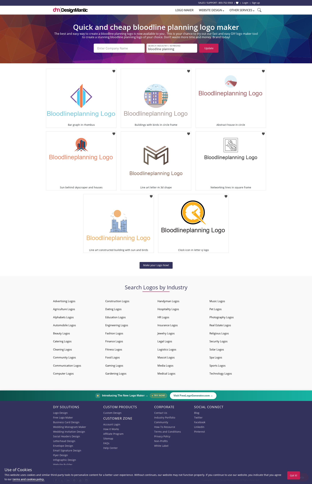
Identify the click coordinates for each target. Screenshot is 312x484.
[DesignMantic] (70, 10)
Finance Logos (114, 341)
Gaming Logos (114, 365)
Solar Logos (216, 349)
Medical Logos (166, 373)
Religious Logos (219, 333)
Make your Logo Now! (156, 265)
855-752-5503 (226, 2)
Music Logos (217, 301)
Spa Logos (215, 357)
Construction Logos (117, 301)
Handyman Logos (168, 301)
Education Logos (115, 317)
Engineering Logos (116, 325)
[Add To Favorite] (114, 70)
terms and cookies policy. (28, 479)
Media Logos (165, 365)
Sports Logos (217, 365)
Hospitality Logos (168, 309)
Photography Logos (221, 317)
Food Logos (112, 357)
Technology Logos (220, 373)
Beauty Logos (61, 333)
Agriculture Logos (64, 309)
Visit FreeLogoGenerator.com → (193, 395)
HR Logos (163, 317)
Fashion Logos (114, 333)
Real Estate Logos (220, 325)
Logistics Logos (166, 349)
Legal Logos (164, 341)
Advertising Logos (64, 301)
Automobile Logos (64, 325)
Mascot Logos (166, 357)
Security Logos (218, 341)
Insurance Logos (167, 325)
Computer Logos (63, 373)
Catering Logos (62, 341)
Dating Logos (113, 309)
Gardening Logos (115, 373)
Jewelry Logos (166, 333)
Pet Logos (215, 309)
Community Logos (64, 357)
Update (208, 48)
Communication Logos (67, 365)
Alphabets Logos (63, 317)
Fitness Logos (113, 349)
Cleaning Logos (62, 349)
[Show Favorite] (237, 3)
